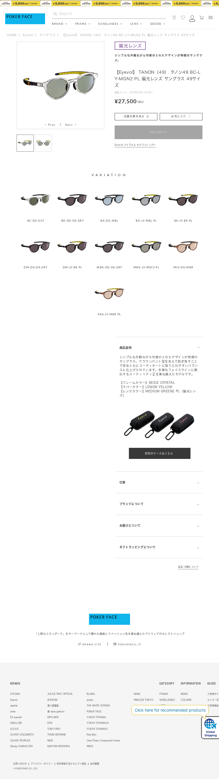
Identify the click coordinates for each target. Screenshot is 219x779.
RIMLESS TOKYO (143, 700)
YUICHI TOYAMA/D (98, 723)
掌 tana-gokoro (55, 711)
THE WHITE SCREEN (98, 705)
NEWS (184, 694)
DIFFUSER (53, 717)
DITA (49, 723)
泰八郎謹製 (53, 705)
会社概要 (94, 764)
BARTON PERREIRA (58, 746)
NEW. (50, 740)
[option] (109, 3)
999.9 (90, 746)
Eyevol (13, 700)
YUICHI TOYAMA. (96, 717)
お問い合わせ (20, 764)
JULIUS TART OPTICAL (60, 694)
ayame (14, 705)
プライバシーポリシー (42, 764)
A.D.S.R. (14, 729)
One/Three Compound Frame (103, 740)
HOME (12, 35)
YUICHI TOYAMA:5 (97, 729)
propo (90, 700)
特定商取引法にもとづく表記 (71, 764)
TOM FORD (53, 729)
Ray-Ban (91, 734)
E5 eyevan (16, 717)
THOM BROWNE (56, 734)
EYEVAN (15, 694)
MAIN (137, 694)
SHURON (52, 700)
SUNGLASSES (167, 700)
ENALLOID (16, 723)
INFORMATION (191, 683)
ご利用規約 (213, 705)
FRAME (163, 694)
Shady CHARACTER (21, 746)
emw (12, 711)
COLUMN (186, 700)
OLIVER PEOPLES (20, 740)
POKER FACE (94, 711)
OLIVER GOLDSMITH (22, 734)
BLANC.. (91, 694)
